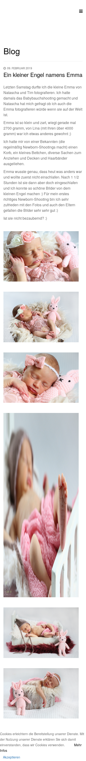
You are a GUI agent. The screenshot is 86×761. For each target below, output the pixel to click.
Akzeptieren (11, 757)
